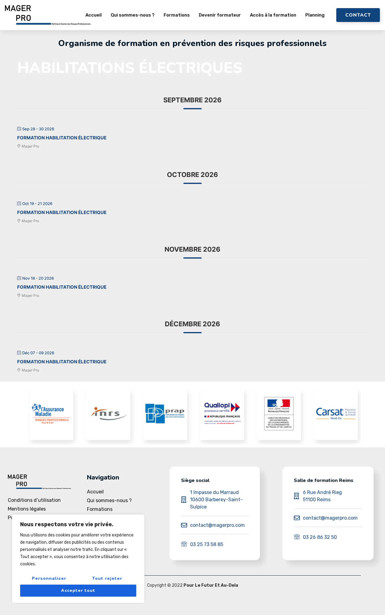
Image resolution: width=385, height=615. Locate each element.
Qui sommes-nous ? (133, 15)
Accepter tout (78, 590)
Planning (315, 15)
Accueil (93, 15)
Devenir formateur (220, 15)
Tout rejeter (107, 578)
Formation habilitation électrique (61, 138)
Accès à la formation (273, 15)
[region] (78, 558)
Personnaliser (49, 578)
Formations (177, 15)
